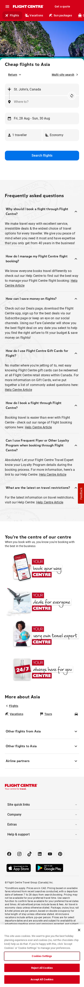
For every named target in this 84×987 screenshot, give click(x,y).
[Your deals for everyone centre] (42, 602)
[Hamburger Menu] (7, 6)
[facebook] (9, 854)
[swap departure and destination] (72, 96)
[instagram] (19, 854)
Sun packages (63, 15)
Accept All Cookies (42, 979)
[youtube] (50, 854)
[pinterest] (60, 854)
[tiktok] (29, 854)
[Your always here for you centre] (42, 669)
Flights (14, 15)
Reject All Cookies (42, 967)
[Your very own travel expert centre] (42, 635)
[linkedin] (39, 854)
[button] (23, 135)
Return (12, 74)
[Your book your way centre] (42, 568)
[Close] (79, 930)
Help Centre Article (18, 390)
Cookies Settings (42, 956)
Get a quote (62, 6)
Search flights (42, 155)
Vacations (36, 15)
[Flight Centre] (28, 6)
